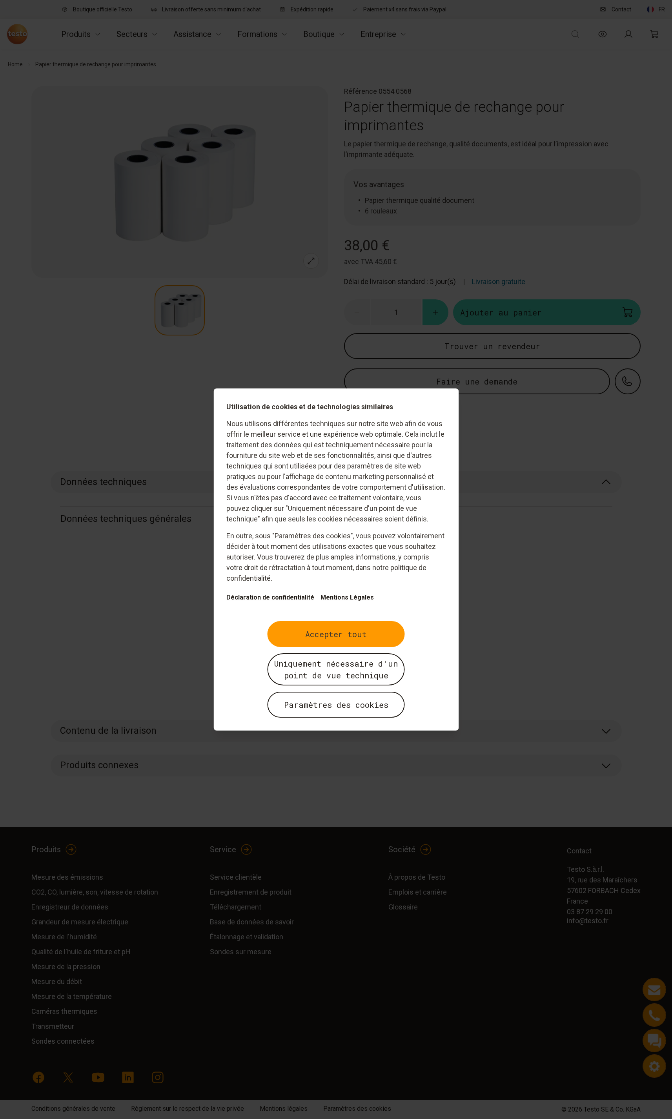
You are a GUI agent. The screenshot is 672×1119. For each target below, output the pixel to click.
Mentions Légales (347, 597)
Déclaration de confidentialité (270, 597)
